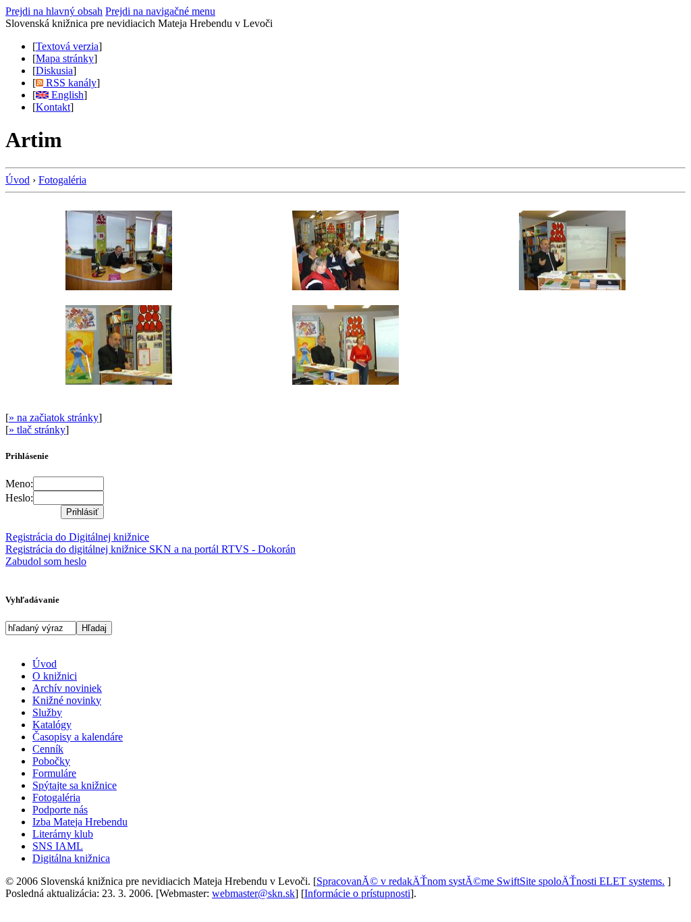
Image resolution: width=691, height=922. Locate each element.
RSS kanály (69, 82)
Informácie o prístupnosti (357, 893)
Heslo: (19, 498)
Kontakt (53, 107)
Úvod (17, 180)
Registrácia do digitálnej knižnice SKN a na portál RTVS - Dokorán (150, 549)
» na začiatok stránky (54, 417)
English (66, 95)
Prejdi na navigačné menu (160, 11)
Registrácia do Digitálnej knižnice (77, 537)
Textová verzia (67, 46)
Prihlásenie (27, 456)
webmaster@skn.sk (253, 893)
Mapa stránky (65, 58)
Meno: (19, 483)
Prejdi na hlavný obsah (54, 11)
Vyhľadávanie (32, 600)
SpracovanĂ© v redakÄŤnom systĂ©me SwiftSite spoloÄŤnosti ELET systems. (490, 881)
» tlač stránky (37, 429)
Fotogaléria (62, 180)
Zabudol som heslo (45, 561)
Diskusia (54, 70)
